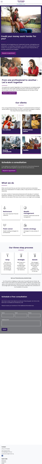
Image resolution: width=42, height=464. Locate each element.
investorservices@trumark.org (8, 453)
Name (3, 312)
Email (16, 312)
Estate (3, 463)
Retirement (4, 460)
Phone (29, 312)
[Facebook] (2, 455)
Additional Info (5, 319)
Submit (4, 329)
